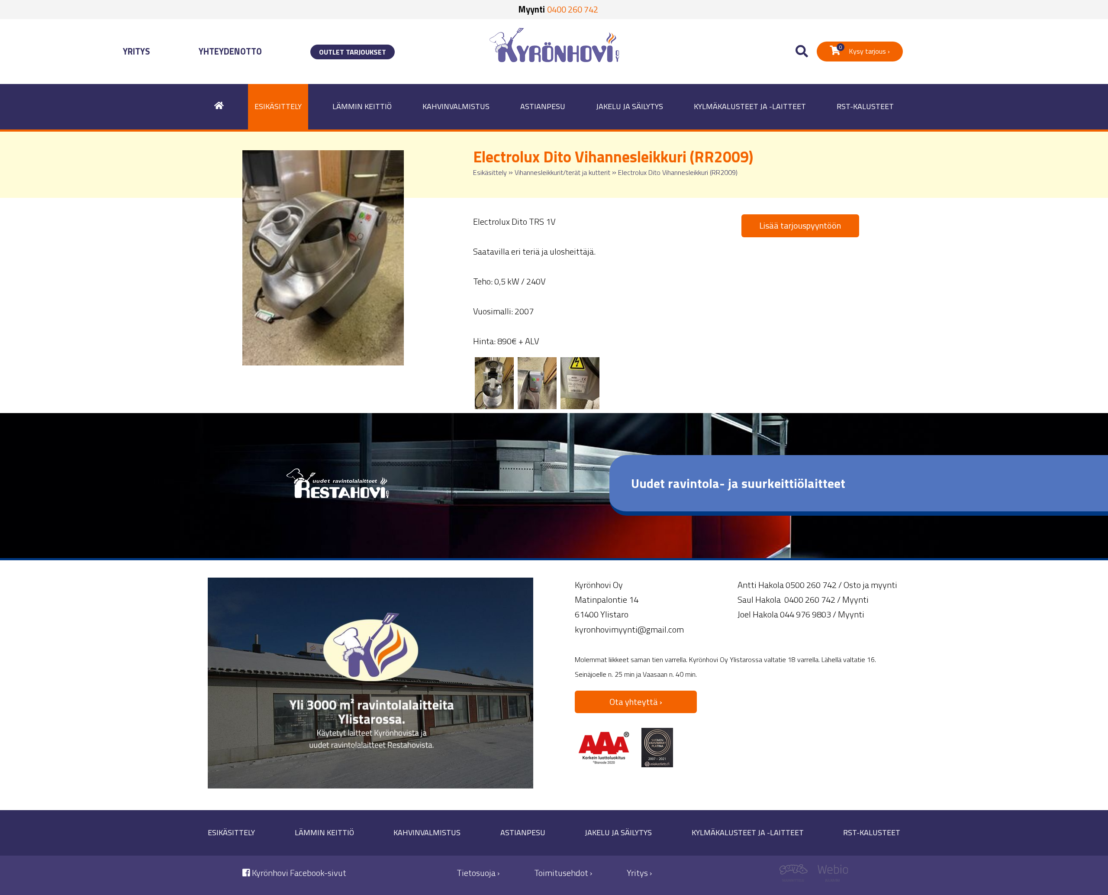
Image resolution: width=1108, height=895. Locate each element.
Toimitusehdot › (563, 872)
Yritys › (639, 872)
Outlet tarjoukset (352, 52)
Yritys (136, 51)
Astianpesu (542, 106)
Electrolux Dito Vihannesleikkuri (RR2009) (678, 172)
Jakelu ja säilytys (629, 106)
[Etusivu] (219, 106)
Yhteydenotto (230, 51)
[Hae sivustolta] (802, 51)
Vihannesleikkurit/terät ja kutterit (562, 172)
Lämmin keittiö (362, 106)
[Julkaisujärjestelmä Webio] (831, 875)
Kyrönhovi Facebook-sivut (298, 872)
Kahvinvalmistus (456, 106)
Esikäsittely (278, 106)
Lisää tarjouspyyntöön (800, 225)
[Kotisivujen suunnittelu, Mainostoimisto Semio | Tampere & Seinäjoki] (796, 875)
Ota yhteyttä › (635, 701)
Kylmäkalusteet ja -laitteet (750, 106)
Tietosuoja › (478, 872)
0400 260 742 (572, 9)
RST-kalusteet (865, 106)
